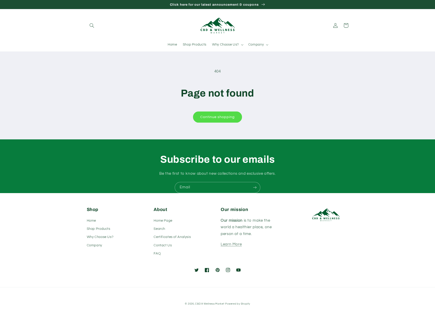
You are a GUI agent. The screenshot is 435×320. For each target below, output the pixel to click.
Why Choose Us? (100, 237)
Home (91, 220)
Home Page (163, 220)
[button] (92, 25)
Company (94, 245)
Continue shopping (217, 117)
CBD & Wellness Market (209, 304)
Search (159, 228)
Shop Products (98, 228)
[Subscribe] (255, 187)
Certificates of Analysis (172, 237)
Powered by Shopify (237, 304)
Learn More (231, 244)
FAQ (157, 253)
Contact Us (163, 245)
